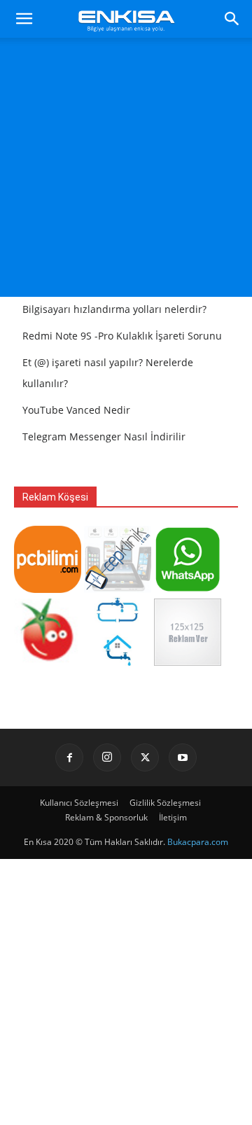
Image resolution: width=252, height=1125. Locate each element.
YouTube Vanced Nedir (76, 410)
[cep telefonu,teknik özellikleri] (117, 589)
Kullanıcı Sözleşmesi (79, 803)
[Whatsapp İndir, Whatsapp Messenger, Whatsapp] (187, 589)
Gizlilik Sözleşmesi (165, 803)
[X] (145, 757)
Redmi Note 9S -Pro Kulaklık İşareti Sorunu (122, 335)
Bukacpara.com (197, 842)
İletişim (173, 817)
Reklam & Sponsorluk (106, 817)
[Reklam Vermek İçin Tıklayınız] (187, 662)
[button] (23, 19)
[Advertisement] (126, 171)
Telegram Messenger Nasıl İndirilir (104, 436)
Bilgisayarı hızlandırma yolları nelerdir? (114, 309)
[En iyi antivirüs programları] (47, 589)
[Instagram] (107, 757)
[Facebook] (69, 757)
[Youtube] (183, 757)
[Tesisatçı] (117, 662)
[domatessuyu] (47, 662)
